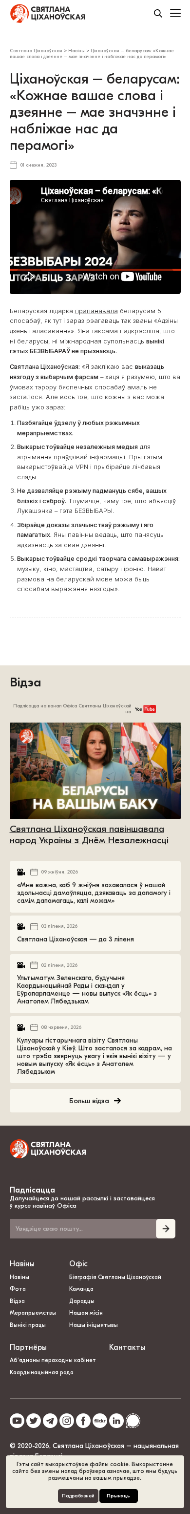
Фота (18, 1288)
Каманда (81, 1288)
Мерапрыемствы (33, 1312)
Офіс (78, 1263)
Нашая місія (86, 1312)
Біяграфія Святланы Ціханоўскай (115, 1277)
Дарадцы (82, 1301)
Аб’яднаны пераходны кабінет (53, 1360)
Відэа (25, 682)
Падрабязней (78, 1496)
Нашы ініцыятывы (93, 1325)
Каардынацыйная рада (42, 1372)
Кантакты (127, 1347)
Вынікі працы (28, 1325)
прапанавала (96, 311)
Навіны (22, 1263)
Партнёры (28, 1347)
